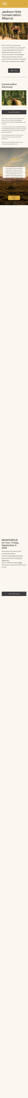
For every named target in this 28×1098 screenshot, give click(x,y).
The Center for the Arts (15, 556)
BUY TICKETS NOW (14, 594)
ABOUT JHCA (14, 70)
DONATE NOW (14, 197)
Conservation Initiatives (14, 112)
